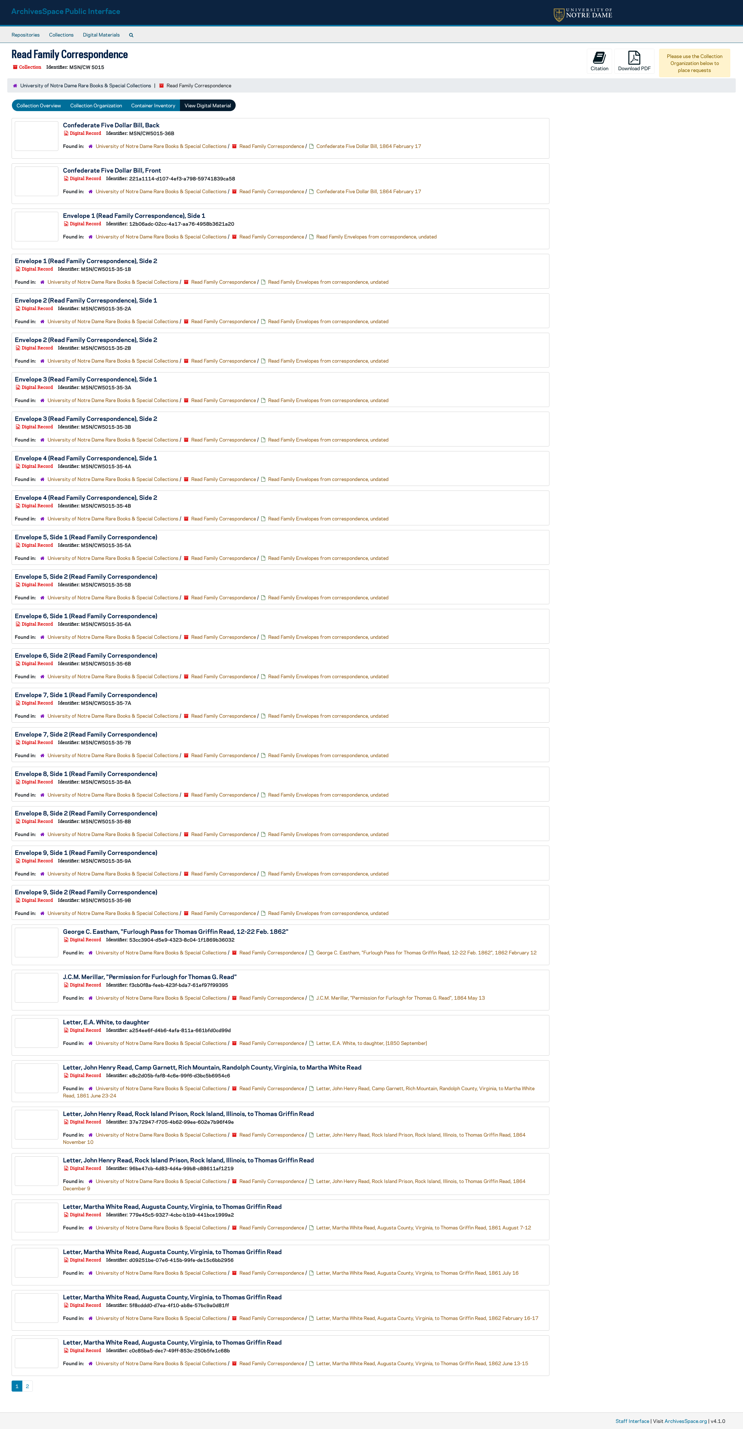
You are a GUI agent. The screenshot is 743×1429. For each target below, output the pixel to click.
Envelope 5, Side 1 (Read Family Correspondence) (86, 537)
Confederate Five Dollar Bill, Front (112, 170)
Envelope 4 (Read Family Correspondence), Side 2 (86, 497)
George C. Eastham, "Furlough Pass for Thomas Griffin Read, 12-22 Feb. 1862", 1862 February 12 (426, 952)
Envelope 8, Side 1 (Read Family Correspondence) (86, 773)
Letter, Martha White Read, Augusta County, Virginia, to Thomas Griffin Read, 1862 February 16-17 (427, 1318)
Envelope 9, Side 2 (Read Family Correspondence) (86, 892)
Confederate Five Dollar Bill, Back (111, 125)
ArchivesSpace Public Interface (65, 11)
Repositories (26, 34)
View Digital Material (208, 105)
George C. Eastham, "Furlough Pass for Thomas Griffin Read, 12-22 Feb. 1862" (175, 931)
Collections (61, 34)
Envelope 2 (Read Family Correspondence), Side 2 (86, 339)
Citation (599, 68)
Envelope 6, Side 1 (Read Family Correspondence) (86, 616)
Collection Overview (39, 105)
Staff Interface (632, 1421)
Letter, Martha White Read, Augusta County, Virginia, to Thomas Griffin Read (172, 1206)
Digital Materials (101, 34)
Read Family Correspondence (271, 146)
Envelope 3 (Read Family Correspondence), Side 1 (86, 379)
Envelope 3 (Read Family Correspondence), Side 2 (86, 418)
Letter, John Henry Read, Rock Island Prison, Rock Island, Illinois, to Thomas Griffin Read (188, 1113)
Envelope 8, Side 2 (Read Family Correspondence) (86, 813)
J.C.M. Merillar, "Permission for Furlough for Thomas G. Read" (150, 976)
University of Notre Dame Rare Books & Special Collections (85, 85)
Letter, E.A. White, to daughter (106, 1022)
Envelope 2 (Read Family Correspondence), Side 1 (86, 300)
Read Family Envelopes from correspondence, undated (376, 236)
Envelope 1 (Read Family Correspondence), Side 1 (134, 215)
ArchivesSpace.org (686, 1421)
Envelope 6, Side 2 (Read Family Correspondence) (86, 655)
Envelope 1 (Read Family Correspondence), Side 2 (86, 260)
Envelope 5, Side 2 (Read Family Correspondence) (86, 576)
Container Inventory (153, 105)
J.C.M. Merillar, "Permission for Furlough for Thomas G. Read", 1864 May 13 (400, 997)
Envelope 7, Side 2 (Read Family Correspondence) (86, 734)
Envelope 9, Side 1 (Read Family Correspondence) (86, 852)
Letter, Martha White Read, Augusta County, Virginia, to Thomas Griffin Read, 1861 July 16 (417, 1272)
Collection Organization (96, 105)
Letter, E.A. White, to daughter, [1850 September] (371, 1043)
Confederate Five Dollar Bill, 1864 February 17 (368, 146)
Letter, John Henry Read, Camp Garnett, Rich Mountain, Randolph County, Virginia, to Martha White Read (212, 1067)
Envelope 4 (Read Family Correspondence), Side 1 (86, 458)
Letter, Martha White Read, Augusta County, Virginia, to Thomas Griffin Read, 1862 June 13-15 (422, 1363)
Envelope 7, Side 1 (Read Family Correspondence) (86, 694)
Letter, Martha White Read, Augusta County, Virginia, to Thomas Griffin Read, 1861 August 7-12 (423, 1227)
